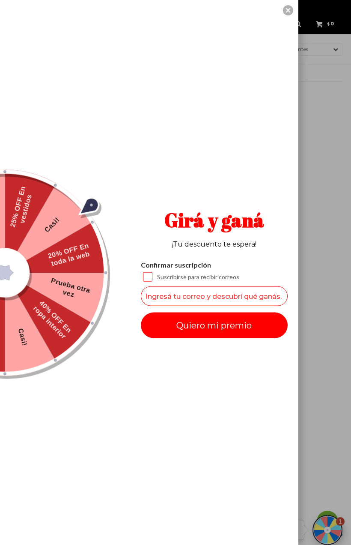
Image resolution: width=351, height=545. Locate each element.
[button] (288, 10)
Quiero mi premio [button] (214, 325)
